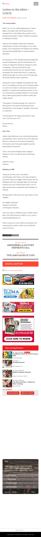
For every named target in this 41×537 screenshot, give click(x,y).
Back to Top (19, 530)
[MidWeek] (11, 4)
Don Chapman (9, 18)
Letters (15, 235)
